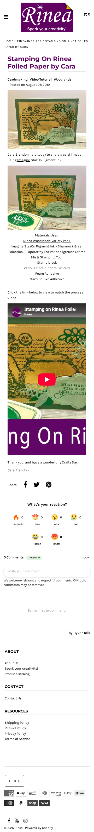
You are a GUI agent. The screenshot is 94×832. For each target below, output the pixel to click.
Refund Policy (15, 728)
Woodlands (63, 79)
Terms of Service (18, 739)
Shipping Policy (17, 723)
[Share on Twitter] (36, 485)
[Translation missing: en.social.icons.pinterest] (48, 485)
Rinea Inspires (29, 41)
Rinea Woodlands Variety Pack (47, 241)
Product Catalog (17, 674)
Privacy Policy (15, 733)
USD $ (14, 781)
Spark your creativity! (21, 668)
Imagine (23, 160)
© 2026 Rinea (13, 828)
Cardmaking (18, 79)
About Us (12, 663)
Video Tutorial (41, 79)
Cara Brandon (18, 154)
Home (9, 41)
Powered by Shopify (39, 828)
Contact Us (13, 698)
